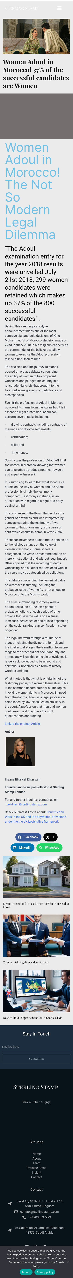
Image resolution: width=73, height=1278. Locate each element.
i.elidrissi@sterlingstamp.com (26, 804)
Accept (26, 1272)
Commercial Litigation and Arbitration (26, 962)
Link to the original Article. (22, 724)
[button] (28, 837)
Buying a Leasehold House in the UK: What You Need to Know (36, 905)
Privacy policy (45, 1272)
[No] (68, 1262)
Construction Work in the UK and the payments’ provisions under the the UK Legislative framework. (35, 816)
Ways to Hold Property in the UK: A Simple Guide (32, 1018)
